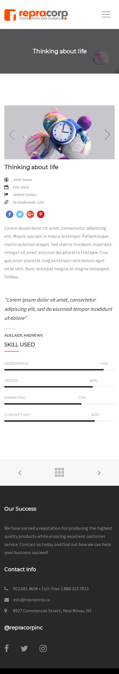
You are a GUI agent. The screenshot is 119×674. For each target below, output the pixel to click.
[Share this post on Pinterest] (40, 214)
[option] (59, 132)
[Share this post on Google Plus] (30, 214)
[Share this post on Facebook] (9, 214)
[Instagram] (43, 648)
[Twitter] (24, 648)
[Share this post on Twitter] (20, 214)
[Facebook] (6, 648)
